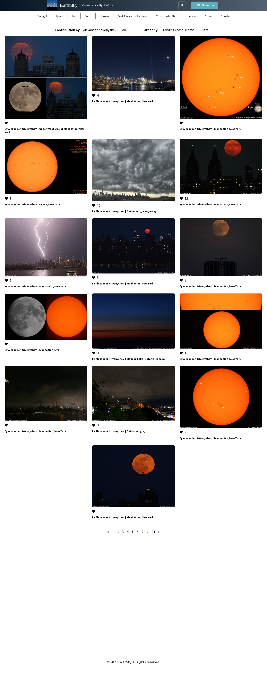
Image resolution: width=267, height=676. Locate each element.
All (124, 30)
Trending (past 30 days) (178, 30)
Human (104, 16)
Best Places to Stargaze (132, 16)
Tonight (42, 16)
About (193, 16)
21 (153, 532)
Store (208, 16)
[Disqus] (133, 589)
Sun (74, 16)
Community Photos (168, 16)
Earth (88, 16)
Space (59, 16)
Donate (225, 16)
